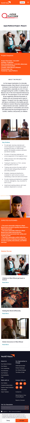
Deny (8, 420)
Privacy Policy (23, 417)
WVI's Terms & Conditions (15, 411)
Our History (4, 366)
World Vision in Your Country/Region (21, 396)
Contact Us (18, 392)
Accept (22, 420)
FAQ (2, 377)
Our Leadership (5, 368)
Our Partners (4, 373)
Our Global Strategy (21, 370)
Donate (22, 2)
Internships (4, 389)
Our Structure (4, 370)
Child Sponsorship (20, 365)
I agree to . (12, 411)
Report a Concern (20, 400)
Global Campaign (20, 368)
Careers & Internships (6, 385)
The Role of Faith (20, 372)
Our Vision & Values (6, 364)
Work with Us (5, 380)
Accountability (5, 375)
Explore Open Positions (7, 387)
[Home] (6, 2)
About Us (4, 361)
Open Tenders (5, 392)
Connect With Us (21, 380)
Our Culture (4, 383)
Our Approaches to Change (21, 362)
